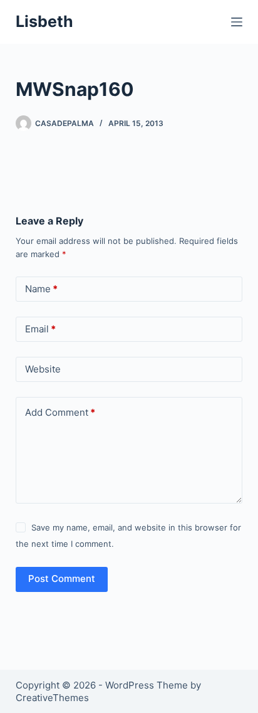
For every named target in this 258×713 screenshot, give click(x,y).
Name (41, 289)
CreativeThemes (52, 698)
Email (40, 329)
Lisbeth (44, 21)
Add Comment (60, 412)
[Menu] (236, 22)
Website (43, 369)
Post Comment (61, 578)
